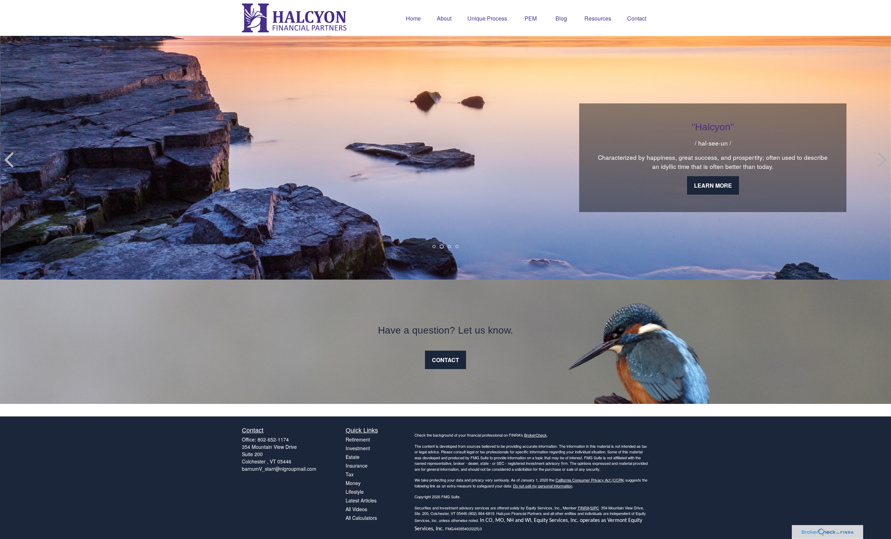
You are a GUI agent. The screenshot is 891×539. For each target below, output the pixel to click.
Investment (358, 448)
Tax (350, 474)
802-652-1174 (273, 439)
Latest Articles (361, 500)
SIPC (594, 507)
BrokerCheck (535, 435)
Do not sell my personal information (542, 486)
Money (353, 482)
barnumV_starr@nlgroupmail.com (279, 468)
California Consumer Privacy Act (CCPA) (589, 480)
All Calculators (361, 517)
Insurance (357, 465)
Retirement (358, 439)
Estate (353, 456)
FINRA (583, 507)
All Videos (356, 509)
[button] (413, 18)
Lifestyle (355, 491)
